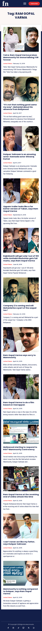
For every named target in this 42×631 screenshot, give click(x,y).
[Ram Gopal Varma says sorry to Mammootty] (21, 339)
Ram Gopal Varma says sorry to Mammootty (19, 356)
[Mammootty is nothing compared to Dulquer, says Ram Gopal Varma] (21, 573)
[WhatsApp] (34, 628)
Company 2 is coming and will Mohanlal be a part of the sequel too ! (19, 308)
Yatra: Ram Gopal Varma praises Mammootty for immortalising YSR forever (20, 57)
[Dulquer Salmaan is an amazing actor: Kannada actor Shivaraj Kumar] (21, 138)
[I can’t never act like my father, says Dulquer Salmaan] (21, 526)
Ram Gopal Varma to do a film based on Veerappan (18, 403)
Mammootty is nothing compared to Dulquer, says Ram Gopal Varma (20, 591)
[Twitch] (24, 628)
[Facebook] (8, 628)
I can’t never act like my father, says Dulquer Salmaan (19, 542)
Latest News (7, 63)
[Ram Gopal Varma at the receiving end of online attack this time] (21, 478)
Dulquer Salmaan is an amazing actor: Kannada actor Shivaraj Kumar (19, 156)
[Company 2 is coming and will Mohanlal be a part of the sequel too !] (21, 289)
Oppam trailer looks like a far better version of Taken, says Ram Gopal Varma (20, 208)
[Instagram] (13, 628)
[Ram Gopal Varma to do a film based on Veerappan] (21, 386)
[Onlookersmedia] (5, 3)
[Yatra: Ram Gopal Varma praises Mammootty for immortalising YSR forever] (21, 39)
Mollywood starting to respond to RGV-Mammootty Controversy (20, 448)
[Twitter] (29, 628)
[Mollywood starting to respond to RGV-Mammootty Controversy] (21, 431)
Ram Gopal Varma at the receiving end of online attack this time (21, 495)
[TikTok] (18, 628)
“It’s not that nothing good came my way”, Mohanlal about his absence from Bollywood (20, 107)
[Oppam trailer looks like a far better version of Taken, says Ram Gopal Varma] (21, 190)
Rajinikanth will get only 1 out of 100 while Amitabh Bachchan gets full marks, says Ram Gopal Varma (21, 258)
